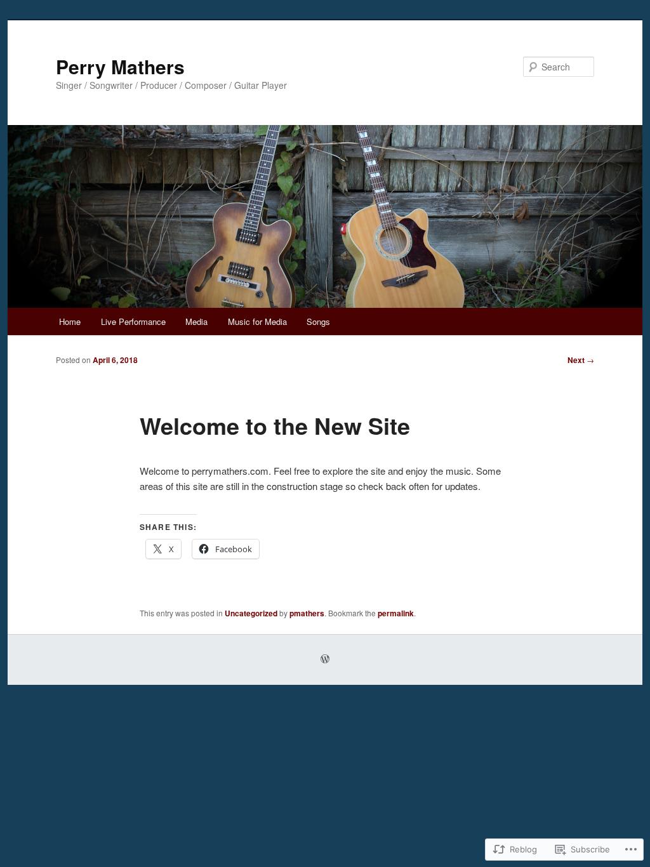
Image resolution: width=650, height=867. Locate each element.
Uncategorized (251, 613)
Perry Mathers (120, 66)
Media (196, 321)
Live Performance (133, 321)
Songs (318, 321)
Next (580, 360)
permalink (396, 613)
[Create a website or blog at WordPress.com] (325, 659)
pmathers (306, 613)
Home (70, 321)
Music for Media (257, 321)
